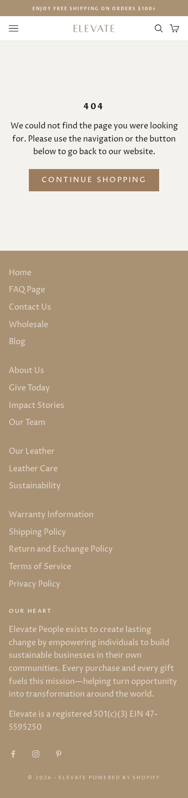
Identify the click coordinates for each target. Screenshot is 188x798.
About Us (26, 370)
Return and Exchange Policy (61, 549)
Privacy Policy (34, 584)
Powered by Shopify (124, 777)
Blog (17, 341)
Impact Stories (36, 405)
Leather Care (33, 468)
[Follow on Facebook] (13, 754)
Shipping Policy (37, 532)
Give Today (29, 388)
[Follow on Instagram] (35, 754)
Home (20, 272)
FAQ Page (27, 289)
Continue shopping (94, 180)
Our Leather (32, 451)
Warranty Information (51, 514)
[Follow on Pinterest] (58, 754)
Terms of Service (40, 566)
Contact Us (30, 307)
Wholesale (28, 324)
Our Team (27, 422)
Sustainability (35, 485)
